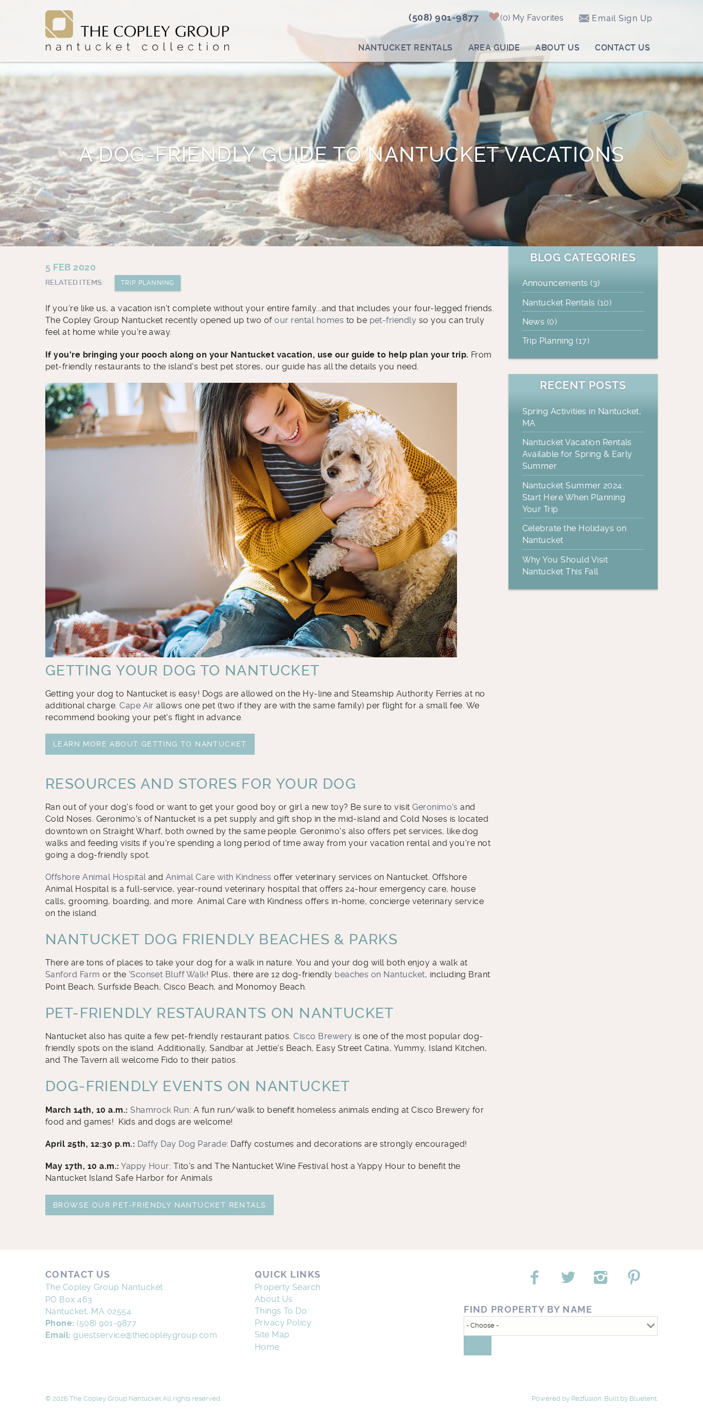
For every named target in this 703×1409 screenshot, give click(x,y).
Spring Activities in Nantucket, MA (582, 417)
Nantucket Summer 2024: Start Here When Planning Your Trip (574, 497)
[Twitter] (569, 1277)
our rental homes (309, 320)
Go (477, 1346)
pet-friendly (393, 320)
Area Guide (494, 48)
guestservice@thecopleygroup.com (145, 1335)
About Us (557, 48)
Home (267, 1347)
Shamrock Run (159, 1110)
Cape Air (136, 705)
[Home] (137, 28)
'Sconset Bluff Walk (167, 974)
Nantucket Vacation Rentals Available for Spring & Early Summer (577, 454)
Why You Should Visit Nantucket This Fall (565, 565)
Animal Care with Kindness (219, 877)
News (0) (539, 322)
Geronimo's (435, 807)
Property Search (288, 1287)
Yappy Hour (145, 1166)
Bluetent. (643, 1398)
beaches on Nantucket (380, 974)
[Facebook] (536, 1277)
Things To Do (281, 1311)
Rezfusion (586, 1398)
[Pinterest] (635, 1277)
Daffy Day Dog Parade (182, 1144)
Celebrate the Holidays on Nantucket (574, 534)
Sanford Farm (72, 974)
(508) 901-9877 (444, 17)
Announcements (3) (561, 283)
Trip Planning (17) (556, 341)
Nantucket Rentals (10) (567, 303)
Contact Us (622, 48)
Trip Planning (148, 282)
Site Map (272, 1334)
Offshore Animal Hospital (95, 877)
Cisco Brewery (322, 1036)
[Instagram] (602, 1277)
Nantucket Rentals (405, 48)
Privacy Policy (283, 1323)
